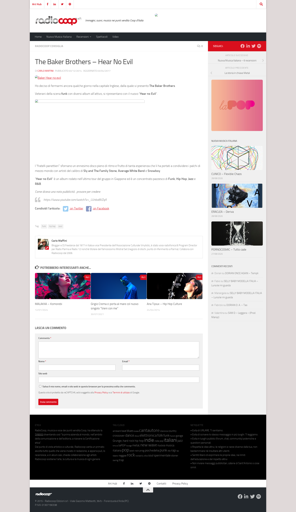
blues (130, 431)
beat (123, 430)
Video (115, 36)
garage (179, 435)
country (172, 430)
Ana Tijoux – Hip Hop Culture (164, 304)
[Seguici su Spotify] (259, 46)
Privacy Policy (101, 392)
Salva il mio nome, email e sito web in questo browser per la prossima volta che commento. (88, 386)
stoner (174, 455)
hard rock (128, 440)
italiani (170, 440)
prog (141, 450)
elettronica (148, 435)
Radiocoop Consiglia (49, 46)
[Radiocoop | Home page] (58, 20)
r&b (169, 450)
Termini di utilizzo (121, 392)
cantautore (149, 430)
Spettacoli (102, 36)
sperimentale (162, 455)
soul (60, 226)
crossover (119, 435)
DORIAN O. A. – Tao (236, 305)
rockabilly (139, 456)
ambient (117, 431)
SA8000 (39, 434)
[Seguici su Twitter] (253, 46)
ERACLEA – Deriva (222, 211)
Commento (44, 338)
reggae (122, 455)
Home (38, 36)
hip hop (52, 226)
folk (160, 435)
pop (125, 450)
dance (129, 435)
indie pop (159, 440)
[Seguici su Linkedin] (248, 46)
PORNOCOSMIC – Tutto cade (228, 249)
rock (131, 455)
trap (121, 460)
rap (173, 450)
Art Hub (37, 4)
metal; (136, 445)
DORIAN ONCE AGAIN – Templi (241, 273)
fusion (172, 436)
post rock (134, 450)
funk (44, 226)
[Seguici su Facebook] (243, 46)
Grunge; (117, 440)
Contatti (161, 483)
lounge (129, 445)
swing (115, 460)
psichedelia (152, 450)
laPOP (122, 445)
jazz (180, 441)
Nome (42, 361)
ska (146, 455)
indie (149, 440)
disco (137, 436)
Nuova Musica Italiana (59, 36)
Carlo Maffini (45, 70)
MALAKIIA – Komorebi (48, 304)
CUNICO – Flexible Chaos (226, 174)
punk (163, 450)
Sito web (42, 373)
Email (126, 361)
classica (164, 431)
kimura (115, 446)
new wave (148, 445)
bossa (136, 431)
